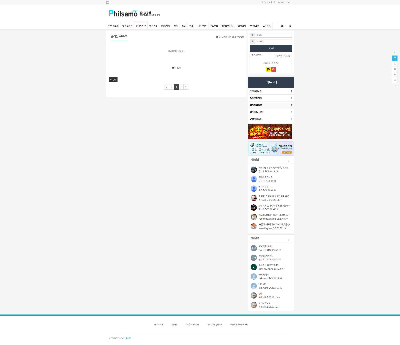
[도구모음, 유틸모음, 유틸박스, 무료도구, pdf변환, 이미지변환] (271, 148)
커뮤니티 (140, 25)
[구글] (273, 69)
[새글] (394, 68)
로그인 (263, 2)
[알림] (394, 74)
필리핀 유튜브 (256, 105)
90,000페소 (263, 274)
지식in (154, 25)
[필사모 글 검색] (394, 79)
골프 (183, 25)
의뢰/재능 (165, 25)
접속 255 (289, 2)
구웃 (260, 293)
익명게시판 (257, 98)
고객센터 (266, 25)
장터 (176, 25)
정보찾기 (281, 2)
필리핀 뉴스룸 (256, 112)
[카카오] (268, 69)
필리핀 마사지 (228, 25)
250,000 (262, 284)
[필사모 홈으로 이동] (137, 13)
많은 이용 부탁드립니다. (268, 265)
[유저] (394, 63)
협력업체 (242, 25)
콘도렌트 (214, 25)
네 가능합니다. (264, 303)
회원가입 (272, 2)
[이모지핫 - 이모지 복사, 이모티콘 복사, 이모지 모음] (270, 131)
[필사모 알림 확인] (282, 25)
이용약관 (174, 324)
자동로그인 (257, 55)
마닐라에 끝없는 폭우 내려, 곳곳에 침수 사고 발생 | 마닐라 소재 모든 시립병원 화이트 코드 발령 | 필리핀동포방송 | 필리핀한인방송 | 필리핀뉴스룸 (274, 168)
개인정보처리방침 (192, 324)
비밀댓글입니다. (265, 246)
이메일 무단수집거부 (214, 324)
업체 (191, 25)
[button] (113, 79)
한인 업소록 (113, 25)
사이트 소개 (158, 324)
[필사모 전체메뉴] (290, 25)
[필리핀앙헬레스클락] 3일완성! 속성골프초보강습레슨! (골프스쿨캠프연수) (274, 215)
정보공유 (128, 25)
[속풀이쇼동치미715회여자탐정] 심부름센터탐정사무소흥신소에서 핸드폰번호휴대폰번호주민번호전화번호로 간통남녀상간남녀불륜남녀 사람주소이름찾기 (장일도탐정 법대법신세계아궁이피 (274, 224)
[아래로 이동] (394, 85)
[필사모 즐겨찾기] (107, 2)
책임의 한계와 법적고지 (239, 324)
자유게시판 (257, 91)
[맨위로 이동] (394, 52)
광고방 (255, 25)
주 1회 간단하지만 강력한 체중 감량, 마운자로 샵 (274, 196)
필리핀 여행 (256, 119)
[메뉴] (395, 57)
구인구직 (201, 25)
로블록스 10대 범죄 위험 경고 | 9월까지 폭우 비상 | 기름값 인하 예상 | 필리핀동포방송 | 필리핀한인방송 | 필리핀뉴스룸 (274, 205)
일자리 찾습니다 (265, 177)
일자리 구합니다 (265, 186)
